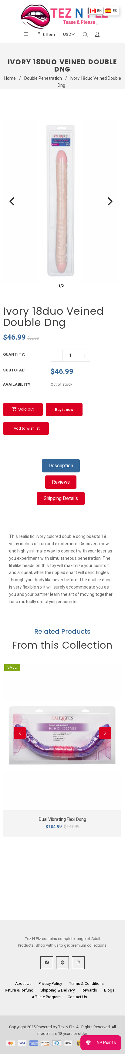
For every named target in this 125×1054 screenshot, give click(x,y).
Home (10, 78)
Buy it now (64, 409)
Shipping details (61, 498)
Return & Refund (19, 990)
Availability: (17, 384)
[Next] (110, 201)
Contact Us (77, 997)
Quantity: (14, 354)
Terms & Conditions (86, 983)
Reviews (61, 482)
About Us (23, 983)
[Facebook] (46, 962)
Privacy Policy (50, 983)
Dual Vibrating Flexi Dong (62, 819)
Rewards (89, 990)
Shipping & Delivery (57, 990)
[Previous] (12, 201)
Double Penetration (43, 78)
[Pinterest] (62, 962)
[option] (95, 11)
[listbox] (103, 11)
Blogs (109, 990)
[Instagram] (78, 962)
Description (61, 465)
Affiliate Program (46, 997)
